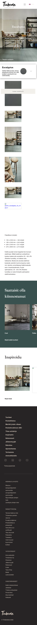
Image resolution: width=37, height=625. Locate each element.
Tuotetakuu (9, 537)
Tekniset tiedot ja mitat (12, 513)
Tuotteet (9, 417)
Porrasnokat (9, 592)
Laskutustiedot (10, 575)
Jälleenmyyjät (11, 442)
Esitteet (8, 545)
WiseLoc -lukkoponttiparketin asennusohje (11, 487)
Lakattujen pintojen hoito (12, 502)
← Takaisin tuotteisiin (6, 59)
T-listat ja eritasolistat (11, 590)
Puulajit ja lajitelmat (11, 520)
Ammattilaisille (11, 456)
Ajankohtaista (11, 449)
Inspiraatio (10, 435)
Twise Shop (9, 570)
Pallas (34, 333)
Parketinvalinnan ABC (14, 428)
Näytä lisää (8, 399)
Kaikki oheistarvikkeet (12, 585)
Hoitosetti (8, 597)
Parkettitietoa (11, 421)
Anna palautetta (10, 555)
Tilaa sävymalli (10, 532)
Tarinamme (10, 452)
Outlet (7, 567)
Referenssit (10, 438)
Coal (6, 333)
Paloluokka (9, 535)
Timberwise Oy (10, 557)
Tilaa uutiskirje (11, 431)
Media (7, 572)
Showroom (9, 560)
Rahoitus (9, 445)
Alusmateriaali (9, 595)
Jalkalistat (8, 587)
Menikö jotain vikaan (13, 424)
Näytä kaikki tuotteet (11, 340)
